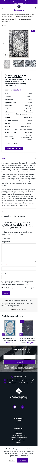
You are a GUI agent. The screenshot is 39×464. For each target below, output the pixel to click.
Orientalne (29, 304)
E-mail (4, 273)
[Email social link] (22, 309)
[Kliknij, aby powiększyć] (5, 55)
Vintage (11, 306)
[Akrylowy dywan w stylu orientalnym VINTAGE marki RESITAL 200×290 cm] (10, 328)
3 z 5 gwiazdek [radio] (17, 238)
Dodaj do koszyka (14, 148)
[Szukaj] (35, 8)
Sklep (15, 15)
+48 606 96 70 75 (20, 377)
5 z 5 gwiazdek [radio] (20, 238)
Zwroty (18, 442)
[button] (4, 44)
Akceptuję (22, 460)
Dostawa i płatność (19, 440)
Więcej (12, 460)
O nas (19, 421)
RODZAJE (5, 306)
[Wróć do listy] (5, 25)
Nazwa (4, 265)
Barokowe (12, 304)
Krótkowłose (21, 304)
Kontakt (19, 423)
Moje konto (19, 431)
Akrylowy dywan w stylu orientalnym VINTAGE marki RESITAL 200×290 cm (10, 341)
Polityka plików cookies (19, 438)
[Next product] (7, 25)
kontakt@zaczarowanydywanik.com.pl (20, 380)
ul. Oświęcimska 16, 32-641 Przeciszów (20, 383)
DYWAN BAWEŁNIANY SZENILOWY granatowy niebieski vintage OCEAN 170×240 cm (28, 341)
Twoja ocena (7, 238)
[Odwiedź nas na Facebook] (15, 407)
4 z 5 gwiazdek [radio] (19, 238)
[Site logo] (19, 8)
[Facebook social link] (17, 309)
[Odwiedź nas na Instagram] (23, 407)
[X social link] (19, 309)
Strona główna (7, 15)
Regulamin (18, 433)
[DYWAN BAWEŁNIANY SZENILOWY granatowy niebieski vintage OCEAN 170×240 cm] (27, 328)
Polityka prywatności (19, 435)
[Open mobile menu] (2, 8)
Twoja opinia (6, 242)
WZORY (17, 306)
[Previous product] (3, 25)
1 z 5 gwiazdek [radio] (14, 238)
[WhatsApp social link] (25, 309)
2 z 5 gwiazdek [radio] (16, 238)
